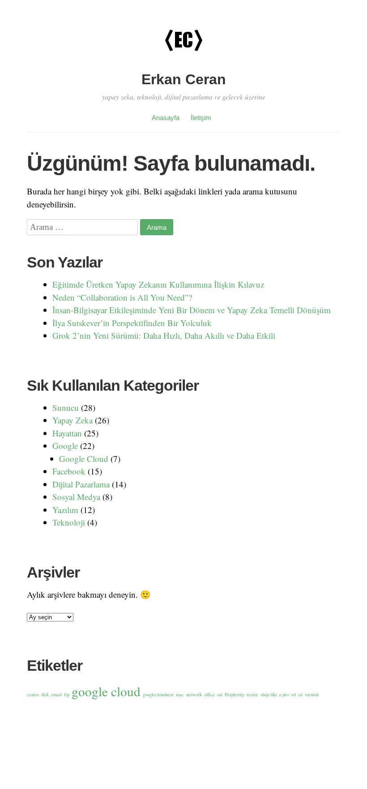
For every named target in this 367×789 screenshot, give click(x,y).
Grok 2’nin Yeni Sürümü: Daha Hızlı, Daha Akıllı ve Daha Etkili (163, 335)
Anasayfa (165, 117)
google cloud (106, 691)
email (56, 694)
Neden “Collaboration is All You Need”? (122, 297)
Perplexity (234, 694)
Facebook (68, 471)
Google (65, 445)
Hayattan (67, 433)
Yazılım (65, 509)
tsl (300, 694)
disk (45, 694)
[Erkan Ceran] (183, 63)
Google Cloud (83, 458)
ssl (293, 694)
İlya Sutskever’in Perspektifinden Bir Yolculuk (132, 322)
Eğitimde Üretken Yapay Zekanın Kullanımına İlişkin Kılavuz (158, 284)
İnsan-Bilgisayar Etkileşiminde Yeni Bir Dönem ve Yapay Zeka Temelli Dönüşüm (191, 309)
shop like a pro (274, 694)
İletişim (201, 117)
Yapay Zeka (72, 420)
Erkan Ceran (183, 79)
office (209, 694)
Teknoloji (68, 522)
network (194, 694)
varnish (312, 694)
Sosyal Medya (76, 496)
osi (219, 694)
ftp (66, 694)
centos (33, 694)
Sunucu (65, 407)
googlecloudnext (158, 694)
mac (180, 694)
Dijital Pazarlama (81, 484)
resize (252, 694)
